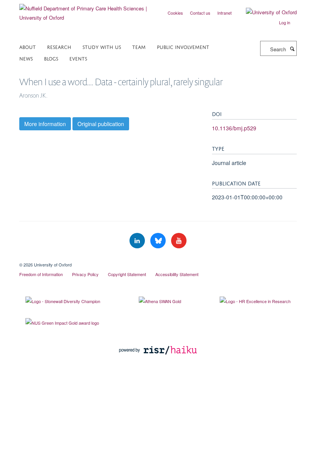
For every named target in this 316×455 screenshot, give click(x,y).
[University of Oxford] (265, 12)
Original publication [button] (100, 124)
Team (139, 46)
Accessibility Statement (176, 274)
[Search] (292, 48)
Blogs (51, 58)
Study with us (101, 46)
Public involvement (183, 46)
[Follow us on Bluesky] (158, 240)
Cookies (175, 13)
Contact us (200, 13)
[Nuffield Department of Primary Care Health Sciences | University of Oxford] (85, 10)
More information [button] (45, 124)
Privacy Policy (85, 274)
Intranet (224, 13)
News (26, 58)
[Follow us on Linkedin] (137, 240)
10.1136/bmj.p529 (234, 128)
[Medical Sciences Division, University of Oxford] (158, 258)
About (27, 46)
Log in (284, 22)
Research (59, 46)
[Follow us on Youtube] (179, 240)
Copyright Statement (127, 274)
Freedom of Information (41, 274)
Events (78, 58)
